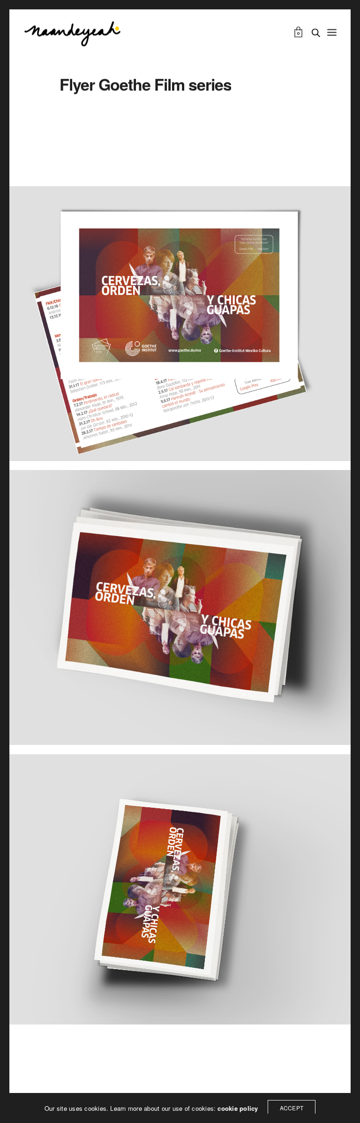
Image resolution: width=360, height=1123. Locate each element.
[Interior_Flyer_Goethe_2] (180, 609)
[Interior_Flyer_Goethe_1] (180, 325)
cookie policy (238, 1108)
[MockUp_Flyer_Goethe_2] (180, 891)
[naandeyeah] (72, 32)
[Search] (316, 33)
